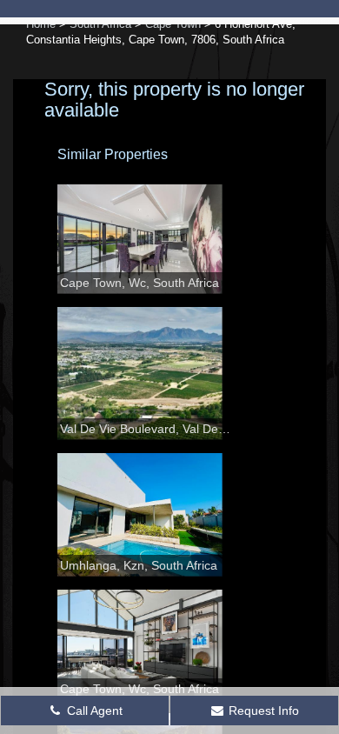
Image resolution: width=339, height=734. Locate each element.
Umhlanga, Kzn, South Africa (138, 565)
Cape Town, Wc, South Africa (139, 283)
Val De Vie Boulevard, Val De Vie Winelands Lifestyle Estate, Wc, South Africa (145, 429)
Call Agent (93, 710)
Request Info (262, 710)
